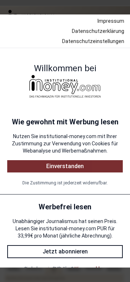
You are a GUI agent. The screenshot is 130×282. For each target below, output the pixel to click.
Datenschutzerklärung (98, 31)
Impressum (111, 21)
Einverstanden (65, 166)
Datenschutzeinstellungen (93, 41)
